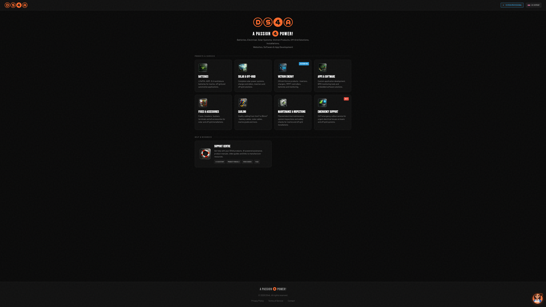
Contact (291, 301)
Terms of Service (275, 301)
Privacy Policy (257, 301)
